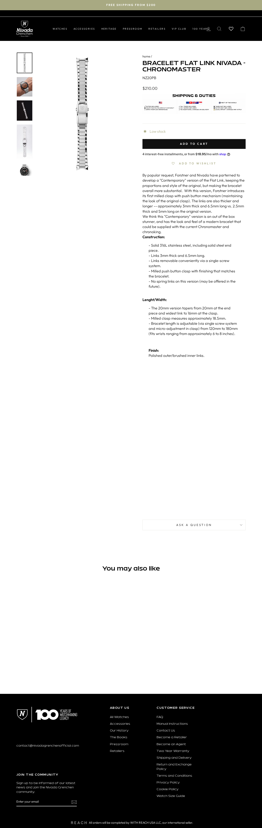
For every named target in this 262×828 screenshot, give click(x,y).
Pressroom (119, 744)
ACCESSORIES (84, 28)
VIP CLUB (179, 28)
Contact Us (166, 730)
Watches (60, 28)
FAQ (160, 717)
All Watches (119, 717)
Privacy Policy (168, 782)
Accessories (120, 724)
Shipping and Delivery (174, 757)
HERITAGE (109, 28)
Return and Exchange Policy (174, 767)
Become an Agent (171, 744)
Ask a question (194, 525)
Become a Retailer (172, 737)
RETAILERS (157, 28)
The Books (118, 737)
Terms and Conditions (174, 775)
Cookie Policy (167, 789)
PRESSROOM (132, 28)
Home (146, 56)
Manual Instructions (172, 724)
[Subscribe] (74, 802)
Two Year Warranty (173, 751)
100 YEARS (200, 28)
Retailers (117, 751)
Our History (119, 730)
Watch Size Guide (171, 796)
